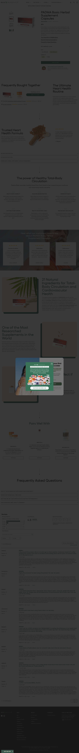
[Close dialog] (52, 364)
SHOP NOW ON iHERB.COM (39, 388)
